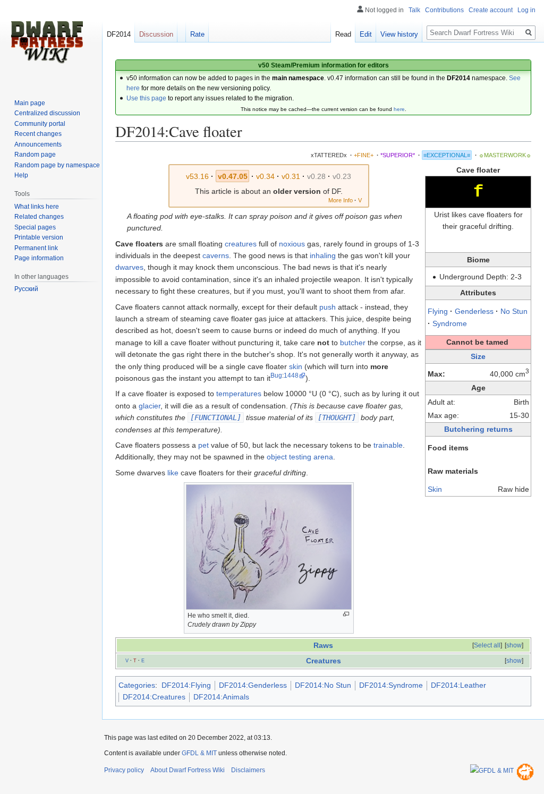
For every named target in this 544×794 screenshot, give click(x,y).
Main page (29, 103)
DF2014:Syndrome (391, 685)
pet (203, 445)
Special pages (35, 227)
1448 (291, 375)
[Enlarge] (346, 614)
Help (21, 175)
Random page (35, 154)
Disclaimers (248, 770)
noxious (292, 244)
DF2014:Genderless (253, 685)
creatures (241, 244)
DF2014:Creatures (154, 697)
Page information (39, 258)
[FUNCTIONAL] (215, 417)
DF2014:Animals (221, 697)
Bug (276, 375)
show (514, 645)
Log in (526, 10)
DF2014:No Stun (323, 685)
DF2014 (119, 34)
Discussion (156, 34)
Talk (414, 10)
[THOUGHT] (337, 417)
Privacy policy (124, 770)
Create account (491, 10)
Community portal (39, 123)
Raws (323, 645)
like (172, 472)
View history (399, 34)
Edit (366, 34)
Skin (435, 489)
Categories (136, 685)
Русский (26, 289)
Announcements (38, 144)
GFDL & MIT (199, 753)
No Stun (514, 311)
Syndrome (449, 323)
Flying (438, 311)
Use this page (146, 98)
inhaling (323, 255)
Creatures (323, 660)
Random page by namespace (57, 165)
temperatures (238, 393)
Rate (197, 34)
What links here (36, 206)
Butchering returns (478, 429)
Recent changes (38, 134)
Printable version (38, 237)
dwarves (129, 267)
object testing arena (300, 457)
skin (295, 366)
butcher (353, 342)
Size (478, 356)
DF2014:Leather (458, 685)
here (399, 109)
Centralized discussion (47, 113)
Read (343, 34)
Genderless (474, 311)
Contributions (444, 10)
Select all (487, 645)
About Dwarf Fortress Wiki (187, 770)
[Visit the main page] (46, 42)
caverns (215, 255)
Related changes (39, 216)
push (327, 307)
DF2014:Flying (186, 685)
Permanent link (36, 248)
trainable (388, 445)
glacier (149, 406)
